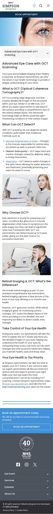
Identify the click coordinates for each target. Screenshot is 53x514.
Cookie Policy (22, 510)
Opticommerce (11, 506)
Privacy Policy (9, 510)
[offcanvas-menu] (48, 6)
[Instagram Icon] (26, 464)
